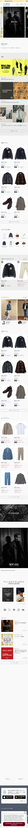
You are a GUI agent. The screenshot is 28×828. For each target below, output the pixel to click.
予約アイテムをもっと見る (14, 410)
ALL (17, 4)
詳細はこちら (23, 800)
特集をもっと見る (14, 130)
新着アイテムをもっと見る (14, 221)
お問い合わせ (20, 778)
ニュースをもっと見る (14, 662)
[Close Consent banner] (25, 812)
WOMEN (21, 4)
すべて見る (25, 259)
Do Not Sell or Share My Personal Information (14, 824)
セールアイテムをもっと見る (14, 497)
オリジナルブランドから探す (7, 808)
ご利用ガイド (7, 778)
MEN (25, 4)
